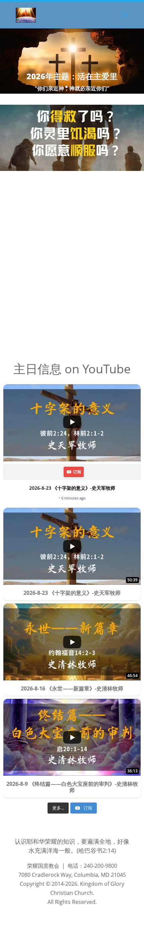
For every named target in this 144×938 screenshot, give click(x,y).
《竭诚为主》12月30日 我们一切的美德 (72, 191)
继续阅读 (17, 247)
